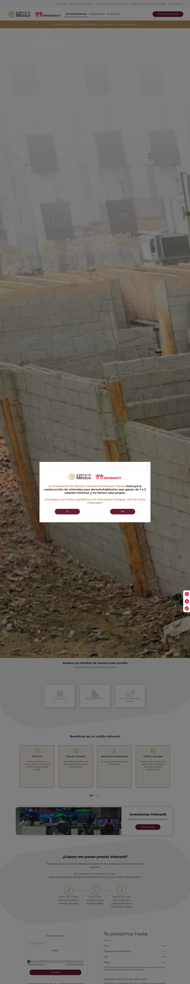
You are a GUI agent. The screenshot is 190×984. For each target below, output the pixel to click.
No (122, 511)
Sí (67, 511)
